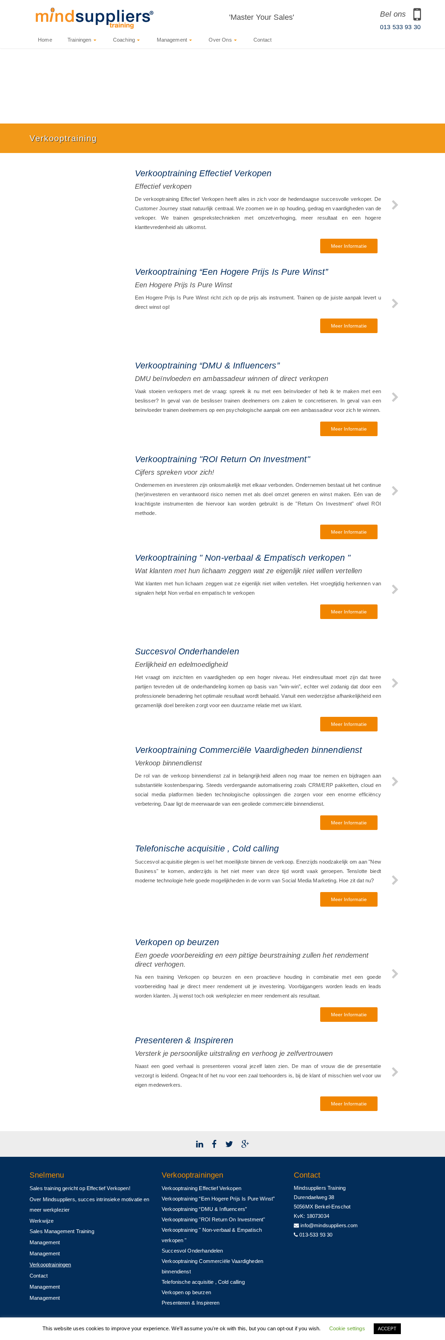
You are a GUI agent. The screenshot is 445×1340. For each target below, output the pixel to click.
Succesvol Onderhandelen (192, 1251)
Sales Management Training (62, 1231)
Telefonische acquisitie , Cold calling (203, 1282)
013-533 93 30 (315, 1235)
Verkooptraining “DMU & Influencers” (204, 1209)
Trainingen (80, 40)
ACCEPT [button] (387, 1328)
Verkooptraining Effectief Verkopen (201, 1188)
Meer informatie (349, 246)
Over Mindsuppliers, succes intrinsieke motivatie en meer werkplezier (89, 1204)
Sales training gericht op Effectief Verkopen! (80, 1188)
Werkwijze (42, 1221)
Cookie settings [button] (347, 1328)
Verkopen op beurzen (186, 1292)
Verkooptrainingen (50, 1264)
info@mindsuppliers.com (328, 1225)
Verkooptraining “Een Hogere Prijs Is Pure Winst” (218, 1199)
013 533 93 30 (400, 27)
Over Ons (220, 40)
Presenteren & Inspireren (191, 1303)
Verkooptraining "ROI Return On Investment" (213, 1219)
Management (171, 40)
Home (44, 40)
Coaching (124, 40)
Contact (262, 40)
